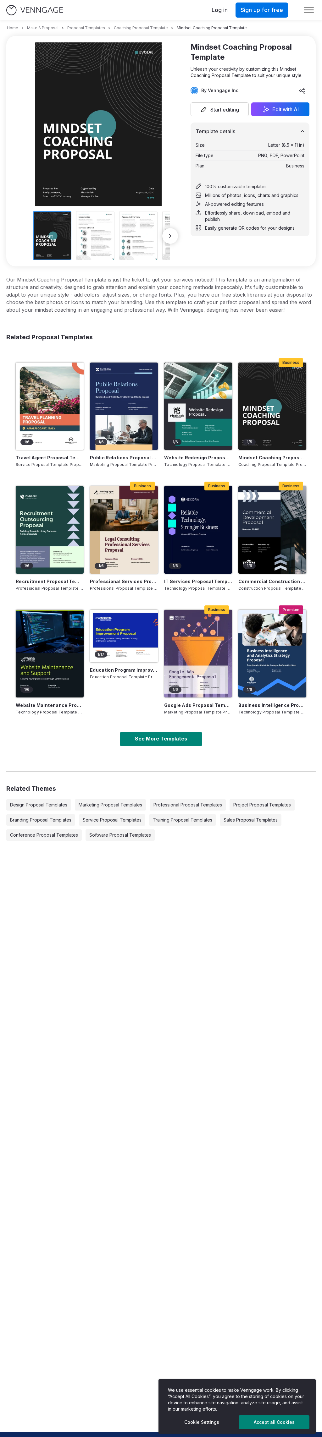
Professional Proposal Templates (187, 804)
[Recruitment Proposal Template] (50, 530)
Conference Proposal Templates (44, 835)
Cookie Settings (201, 1422)
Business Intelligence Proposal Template (272, 705)
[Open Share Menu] (302, 90)
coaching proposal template (141, 27)
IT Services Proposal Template (198, 581)
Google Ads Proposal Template (198, 705)
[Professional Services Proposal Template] (124, 530)
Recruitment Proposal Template (50, 581)
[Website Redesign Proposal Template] (198, 406)
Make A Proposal (42, 27)
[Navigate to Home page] (34, 10)
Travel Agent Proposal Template (50, 457)
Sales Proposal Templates (251, 819)
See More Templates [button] (161, 738)
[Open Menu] (309, 10)
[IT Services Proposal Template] (198, 530)
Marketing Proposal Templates (110, 804)
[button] (220, 109)
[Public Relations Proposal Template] (124, 406)
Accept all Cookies (274, 1422)
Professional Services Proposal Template (124, 581)
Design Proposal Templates (38, 804)
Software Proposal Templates (120, 835)
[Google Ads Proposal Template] (198, 653)
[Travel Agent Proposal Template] (50, 406)
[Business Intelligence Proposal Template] (272, 653)
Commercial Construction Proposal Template (272, 581)
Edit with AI (285, 109)
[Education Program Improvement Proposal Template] (124, 636)
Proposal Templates (86, 27)
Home (12, 27)
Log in (220, 10)
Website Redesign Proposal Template (198, 457)
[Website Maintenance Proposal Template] (50, 653)
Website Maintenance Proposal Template (50, 705)
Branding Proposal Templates (40, 819)
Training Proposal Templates (182, 819)
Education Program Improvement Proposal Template (124, 670)
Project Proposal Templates (262, 804)
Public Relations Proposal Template (124, 457)
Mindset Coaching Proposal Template (272, 457)
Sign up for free (262, 10)
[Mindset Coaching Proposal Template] (272, 406)
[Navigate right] (170, 236)
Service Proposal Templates (112, 819)
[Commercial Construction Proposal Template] (272, 530)
